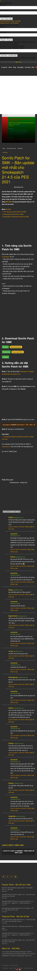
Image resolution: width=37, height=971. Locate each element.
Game (3, 148)
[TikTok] (11, 876)
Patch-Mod (20, 148)
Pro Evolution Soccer (11, 148)
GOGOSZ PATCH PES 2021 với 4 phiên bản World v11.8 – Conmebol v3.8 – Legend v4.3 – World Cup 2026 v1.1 (18, 902)
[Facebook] (7, 876)
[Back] (0, 1)
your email (3, 32)
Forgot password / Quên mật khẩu (10, 21)
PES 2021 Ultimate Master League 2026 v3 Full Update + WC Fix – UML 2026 (17, 888)
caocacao (13, 533)
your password (4, 16)
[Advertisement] (18, 94)
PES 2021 (9, 202)
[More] (15, 491)
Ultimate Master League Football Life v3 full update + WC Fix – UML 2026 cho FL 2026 (17, 909)
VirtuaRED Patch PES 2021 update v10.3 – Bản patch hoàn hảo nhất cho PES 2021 (18, 895)
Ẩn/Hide (8, 209)
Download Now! (16, 347)
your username (4, 10)
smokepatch (6, 257)
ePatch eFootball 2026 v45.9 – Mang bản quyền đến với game (17, 927)
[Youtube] (15, 876)
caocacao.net (6, 446)
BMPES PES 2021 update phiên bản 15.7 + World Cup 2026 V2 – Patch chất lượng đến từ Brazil (18, 920)
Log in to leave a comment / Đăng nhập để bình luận (18, 852)
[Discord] (3, 876)
